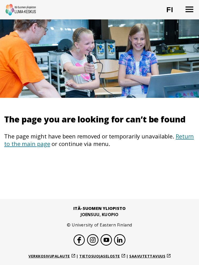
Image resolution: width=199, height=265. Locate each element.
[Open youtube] (106, 240)
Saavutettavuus (147, 256)
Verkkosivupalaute (49, 256)
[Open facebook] (79, 240)
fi (173, 12)
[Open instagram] (92, 240)
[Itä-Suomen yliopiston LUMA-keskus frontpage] (21, 9)
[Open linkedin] (119, 240)
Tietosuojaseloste (99, 256)
